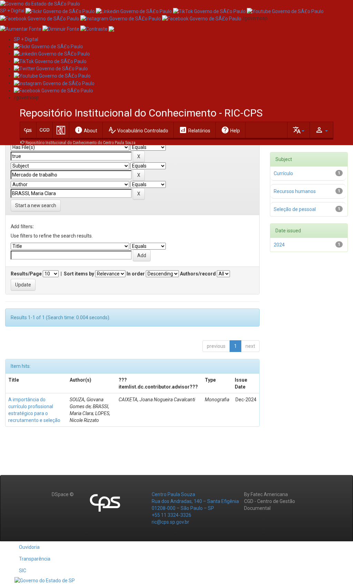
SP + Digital (12, 10)
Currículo (283, 173)
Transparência (34, 559)
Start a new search (35, 205)
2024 (279, 245)
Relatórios (194, 130)
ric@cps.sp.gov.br (170, 522)
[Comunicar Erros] (111, 28)
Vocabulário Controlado (138, 130)
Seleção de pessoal (295, 209)
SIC (22, 570)
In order (136, 273)
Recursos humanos (295, 191)
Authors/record (198, 273)
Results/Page (26, 273)
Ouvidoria (29, 547)
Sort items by (79, 273)
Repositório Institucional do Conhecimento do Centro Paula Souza (80, 142)
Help (230, 130)
